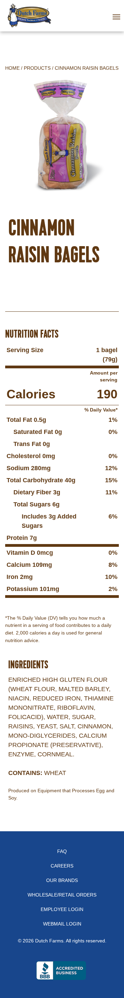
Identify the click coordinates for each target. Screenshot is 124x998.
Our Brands (62, 880)
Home (12, 68)
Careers (62, 866)
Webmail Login (62, 924)
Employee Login (62, 909)
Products (37, 68)
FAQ (62, 851)
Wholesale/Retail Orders (62, 895)
